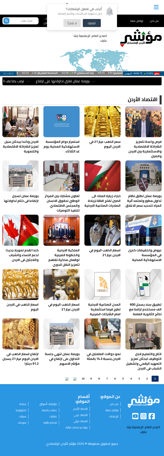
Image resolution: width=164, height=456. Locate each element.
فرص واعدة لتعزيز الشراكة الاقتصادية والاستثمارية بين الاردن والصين (145, 149)
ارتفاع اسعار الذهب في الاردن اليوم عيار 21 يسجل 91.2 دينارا (20, 358)
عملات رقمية (49, 410)
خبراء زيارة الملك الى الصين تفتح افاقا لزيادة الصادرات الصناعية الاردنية (102, 200)
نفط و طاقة (50, 423)
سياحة (22, 404)
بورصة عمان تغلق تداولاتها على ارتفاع (78, 81)
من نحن (154, 20)
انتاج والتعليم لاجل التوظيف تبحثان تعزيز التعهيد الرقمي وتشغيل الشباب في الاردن (144, 361)
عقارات (53, 416)
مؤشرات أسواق (48, 404)
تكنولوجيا (21, 410)
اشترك (92, 23)
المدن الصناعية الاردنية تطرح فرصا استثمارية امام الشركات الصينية (104, 309)
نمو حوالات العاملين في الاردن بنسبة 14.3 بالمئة (104, 356)
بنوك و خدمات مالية (77, 427)
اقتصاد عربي (81, 415)
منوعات (22, 423)
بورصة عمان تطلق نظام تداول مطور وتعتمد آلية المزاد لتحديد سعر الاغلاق (143, 200)
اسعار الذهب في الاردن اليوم (23, 306)
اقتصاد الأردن (143, 99)
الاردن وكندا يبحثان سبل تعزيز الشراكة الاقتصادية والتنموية (21, 146)
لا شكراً (72, 23)
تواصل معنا (136, 20)
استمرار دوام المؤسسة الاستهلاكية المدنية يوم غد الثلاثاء (62, 146)
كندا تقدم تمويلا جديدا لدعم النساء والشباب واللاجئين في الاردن (22, 255)
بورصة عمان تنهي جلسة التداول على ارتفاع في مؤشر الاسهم (62, 358)
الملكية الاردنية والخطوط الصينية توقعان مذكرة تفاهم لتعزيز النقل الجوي (64, 257)
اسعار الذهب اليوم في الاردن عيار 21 (105, 252)
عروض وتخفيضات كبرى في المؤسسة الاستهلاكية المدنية (145, 255)
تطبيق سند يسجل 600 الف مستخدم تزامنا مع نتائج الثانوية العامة (145, 309)
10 (83, 378)
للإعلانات (113, 416)
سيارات (22, 416)
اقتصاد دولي (80, 421)
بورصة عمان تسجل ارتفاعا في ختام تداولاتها (21, 198)
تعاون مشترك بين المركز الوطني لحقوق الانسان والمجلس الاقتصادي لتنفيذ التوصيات (62, 203)
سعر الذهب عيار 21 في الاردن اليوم (105, 144)
